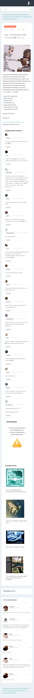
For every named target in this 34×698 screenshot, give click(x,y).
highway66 (9, 172)
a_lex (7, 248)
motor (7, 198)
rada (7, 338)
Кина (10, 634)
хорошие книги (7, 17)
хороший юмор (17, 17)
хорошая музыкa (13, 14)
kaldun (8, 138)
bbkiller (8, 269)
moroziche (12, 619)
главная (5, 14)
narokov (8, 355)
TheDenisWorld (10, 233)
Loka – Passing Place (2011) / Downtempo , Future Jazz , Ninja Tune (16, 490)
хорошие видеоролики (10, 19)
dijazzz (8, 387)
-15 (25, 29)
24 (19, 29)
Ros (7, 155)
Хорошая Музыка (10, 26)
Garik (14, 37)
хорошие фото (27, 17)
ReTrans (8, 301)
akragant (11, 606)
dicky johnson (10, 319)
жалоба (8, 147)
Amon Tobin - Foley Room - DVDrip (15, 547)
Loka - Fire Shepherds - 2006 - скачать (14, 122)
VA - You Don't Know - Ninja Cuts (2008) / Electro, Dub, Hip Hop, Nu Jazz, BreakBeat (16, 578)
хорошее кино (23, 14)
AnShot (11, 646)
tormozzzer (9, 405)
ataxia (7, 372)
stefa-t (8, 284)
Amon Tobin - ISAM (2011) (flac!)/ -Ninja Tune (16, 521)
